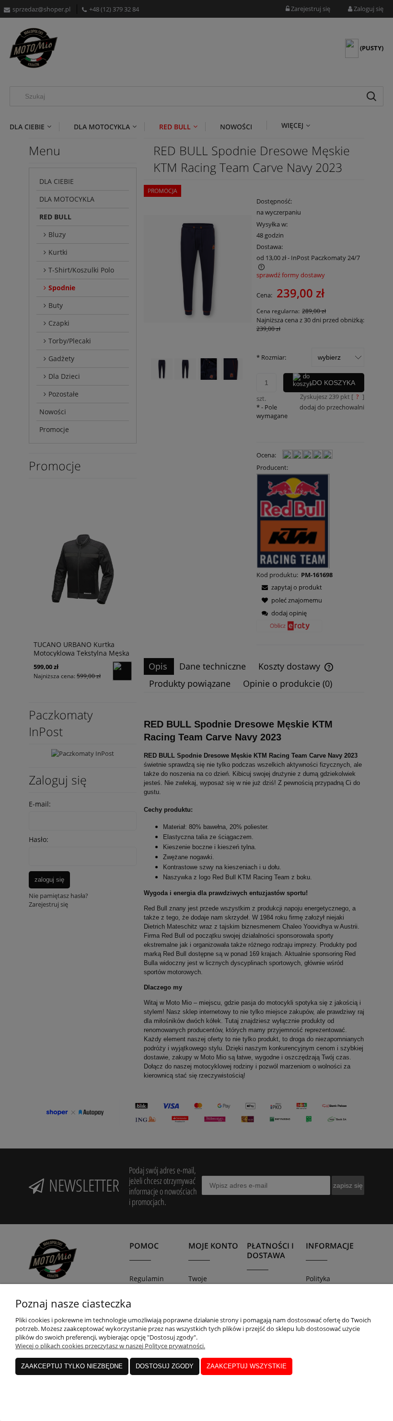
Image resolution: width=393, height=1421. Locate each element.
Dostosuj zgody (165, 1366)
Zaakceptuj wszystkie (247, 1366)
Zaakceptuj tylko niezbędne (72, 1366)
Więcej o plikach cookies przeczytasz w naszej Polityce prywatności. (110, 1345)
